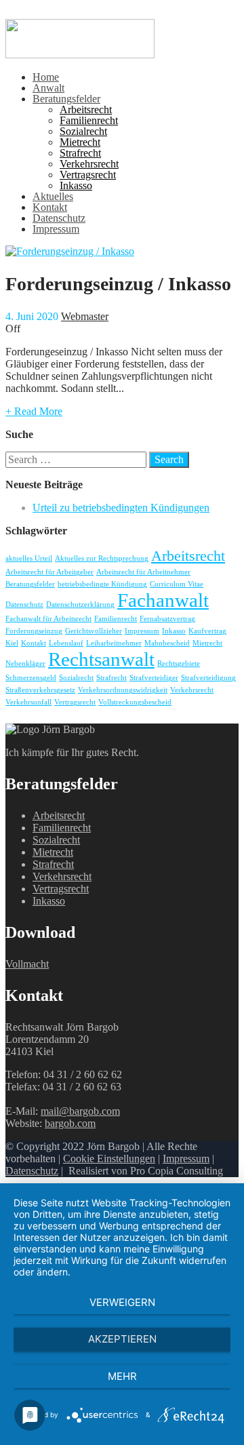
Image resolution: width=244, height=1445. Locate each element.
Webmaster (84, 316)
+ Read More (33, 411)
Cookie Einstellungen (109, 1158)
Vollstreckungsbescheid (134, 702)
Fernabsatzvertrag (167, 618)
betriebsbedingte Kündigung (102, 584)
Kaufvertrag (207, 631)
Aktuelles (53, 196)
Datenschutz (59, 218)
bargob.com (70, 1123)
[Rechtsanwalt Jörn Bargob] (80, 54)
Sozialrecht (83, 131)
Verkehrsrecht (89, 164)
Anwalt (48, 88)
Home (46, 77)
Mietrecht (80, 142)
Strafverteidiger (153, 677)
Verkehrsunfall (28, 702)
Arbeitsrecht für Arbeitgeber (49, 572)
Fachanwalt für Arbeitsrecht (48, 618)
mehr (122, 1376)
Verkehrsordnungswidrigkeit (122, 690)
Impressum (56, 229)
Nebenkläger (25, 663)
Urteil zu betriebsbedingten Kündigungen (121, 507)
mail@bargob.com (80, 1111)
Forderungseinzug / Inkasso (118, 283)
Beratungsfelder (66, 98)
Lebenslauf (66, 643)
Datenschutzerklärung (80, 604)
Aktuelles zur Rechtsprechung (101, 558)
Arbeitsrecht (86, 109)
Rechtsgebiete (178, 663)
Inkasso (76, 185)
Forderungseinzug (33, 631)
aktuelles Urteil (28, 558)
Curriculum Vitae (176, 584)
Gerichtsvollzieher (93, 631)
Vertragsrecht (88, 174)
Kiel (11, 643)
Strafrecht (80, 153)
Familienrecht (89, 120)
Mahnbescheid (167, 643)
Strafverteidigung (208, 677)
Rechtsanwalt (101, 659)
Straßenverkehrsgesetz (40, 690)
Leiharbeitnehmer (114, 643)
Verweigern (122, 1302)
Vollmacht (27, 964)
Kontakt (50, 207)
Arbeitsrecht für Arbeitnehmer (143, 572)
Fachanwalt (163, 600)
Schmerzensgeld (30, 677)
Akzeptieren (122, 1338)
